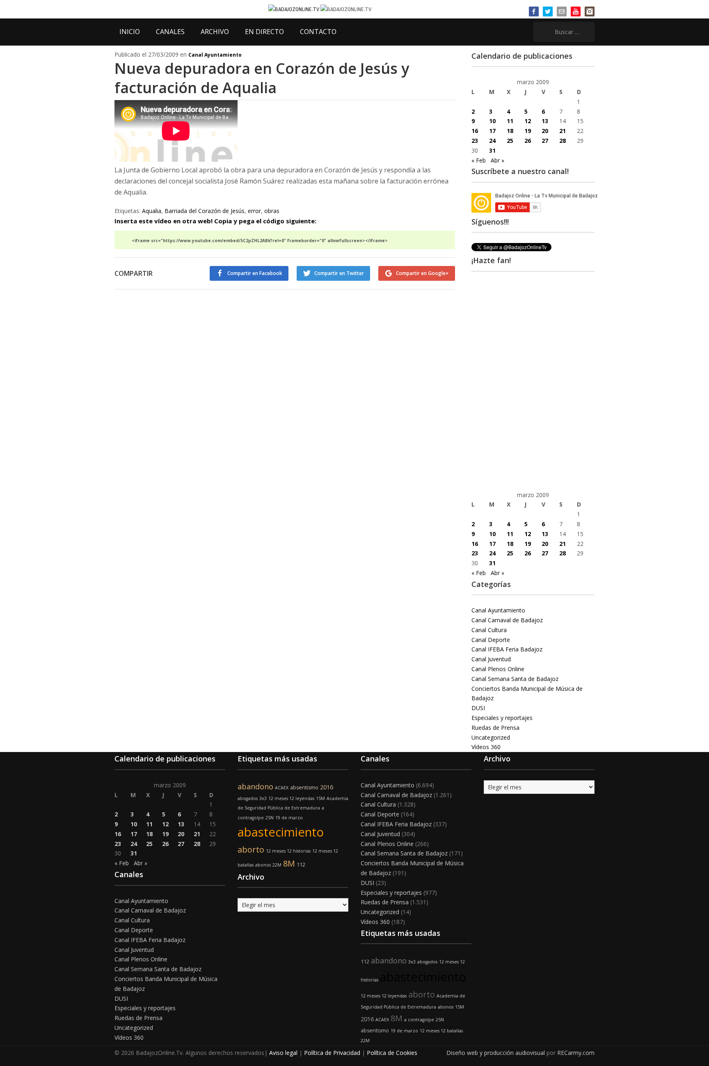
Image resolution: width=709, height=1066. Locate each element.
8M (289, 863)
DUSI (478, 708)
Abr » (497, 160)
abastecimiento (281, 832)
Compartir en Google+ (422, 273)
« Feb (478, 160)
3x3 (263, 798)
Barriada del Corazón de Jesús (205, 211)
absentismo (304, 787)
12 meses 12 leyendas (291, 798)
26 (527, 140)
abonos (263, 865)
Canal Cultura (489, 630)
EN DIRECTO (264, 31)
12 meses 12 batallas (441, 1031)
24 (492, 140)
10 (492, 121)
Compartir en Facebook (254, 273)
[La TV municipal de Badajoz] (294, 9)
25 (510, 140)
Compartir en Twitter (339, 273)
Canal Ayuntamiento (215, 54)
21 (562, 131)
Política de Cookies (392, 1053)
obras (271, 211)
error (254, 211)
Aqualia (151, 211)
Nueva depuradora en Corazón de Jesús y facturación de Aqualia (261, 78)
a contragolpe (419, 1019)
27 (545, 140)
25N (269, 818)
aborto (251, 849)
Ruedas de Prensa (495, 727)
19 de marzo (289, 818)
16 (474, 131)
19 (527, 131)
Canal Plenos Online (497, 669)
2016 (326, 787)
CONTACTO (318, 31)
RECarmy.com (576, 1053)
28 (562, 140)
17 (492, 131)
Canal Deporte (490, 640)
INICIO (129, 31)
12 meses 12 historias (288, 851)
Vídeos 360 (486, 747)
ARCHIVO (215, 31)
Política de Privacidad (332, 1053)
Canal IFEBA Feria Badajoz (506, 649)
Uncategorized (490, 737)
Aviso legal (283, 1053)
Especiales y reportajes (502, 718)
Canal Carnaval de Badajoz (507, 620)
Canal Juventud (491, 659)
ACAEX (281, 788)
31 (492, 150)
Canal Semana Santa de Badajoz (514, 679)
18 (510, 131)
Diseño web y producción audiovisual (495, 1053)
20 (545, 131)
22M (276, 865)
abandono (255, 786)
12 (527, 121)
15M (320, 798)
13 (545, 121)
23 (474, 140)
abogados (248, 798)
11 (510, 121)
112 (301, 864)
